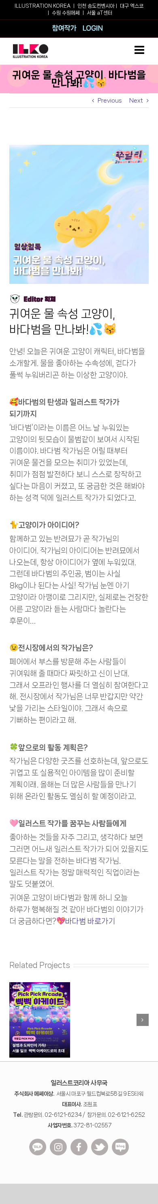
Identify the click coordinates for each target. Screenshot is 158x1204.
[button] (15, 1020)
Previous (110, 100)
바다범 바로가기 (90, 921)
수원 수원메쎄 (66, 12)
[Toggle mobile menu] (140, 50)
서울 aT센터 (99, 12)
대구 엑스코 (131, 6)
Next (136, 100)
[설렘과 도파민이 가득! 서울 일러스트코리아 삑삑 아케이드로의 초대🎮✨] (39, 985)
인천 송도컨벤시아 (95, 6)
